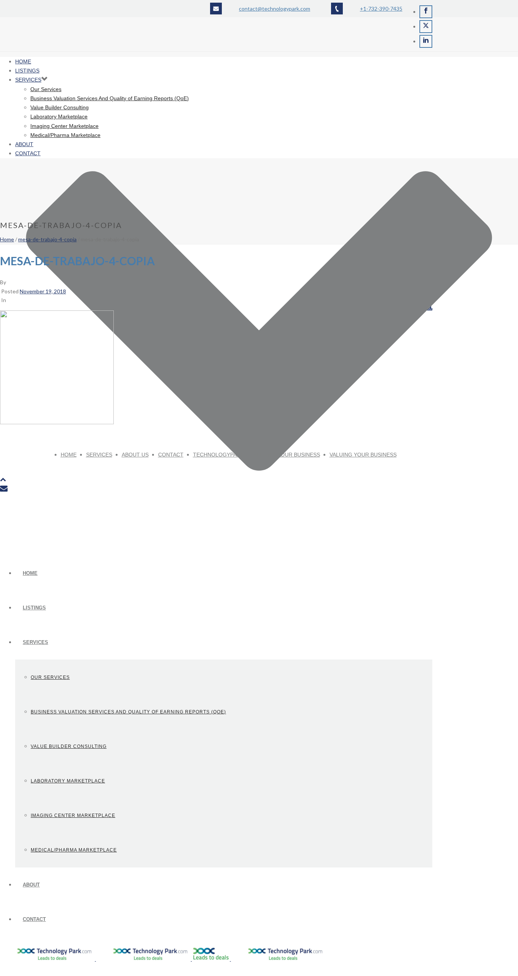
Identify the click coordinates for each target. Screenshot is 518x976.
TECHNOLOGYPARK (218, 455)
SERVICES (35, 642)
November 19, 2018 (43, 291)
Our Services (50, 677)
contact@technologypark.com (274, 8)
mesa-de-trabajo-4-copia (47, 239)
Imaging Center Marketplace (73, 815)
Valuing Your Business (363, 455)
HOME (30, 573)
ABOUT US (135, 455)
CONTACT (34, 919)
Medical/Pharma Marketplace (74, 850)
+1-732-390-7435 (381, 8)
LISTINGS (34, 608)
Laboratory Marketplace (68, 781)
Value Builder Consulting (69, 746)
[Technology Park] (163, 959)
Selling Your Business (286, 455)
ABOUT (31, 885)
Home (7, 239)
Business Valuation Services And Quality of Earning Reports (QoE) (128, 712)
